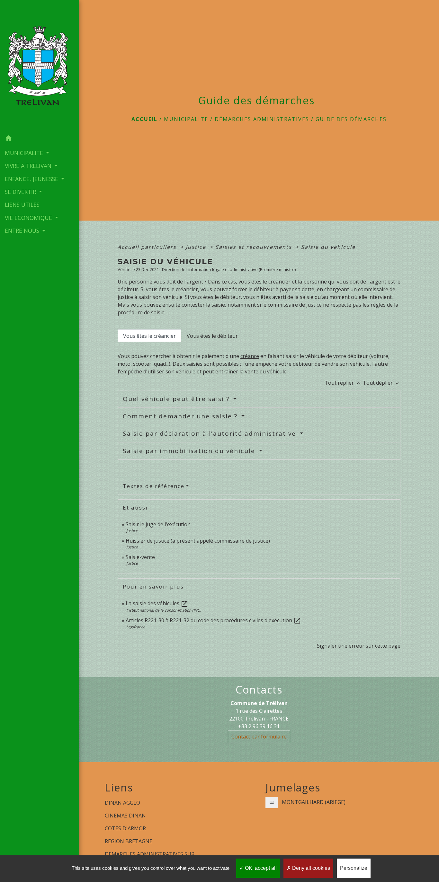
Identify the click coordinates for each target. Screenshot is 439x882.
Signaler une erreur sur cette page (358, 645)
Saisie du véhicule (328, 246)
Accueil (144, 119)
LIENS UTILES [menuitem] (22, 204)
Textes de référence (153, 486)
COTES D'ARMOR (125, 828)
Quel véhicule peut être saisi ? (177, 399)
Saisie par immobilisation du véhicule (190, 451)
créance (249, 356)
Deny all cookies (310, 868)
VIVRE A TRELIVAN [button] (29, 166)
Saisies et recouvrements (254, 246)
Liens (119, 788)
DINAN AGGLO (122, 802)
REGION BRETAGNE (128, 841)
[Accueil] (39, 66)
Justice (197, 246)
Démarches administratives (262, 119)
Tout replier (343, 382)
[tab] (149, 335)
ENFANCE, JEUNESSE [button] (32, 179)
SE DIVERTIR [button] (21, 192)
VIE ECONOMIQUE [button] (29, 218)
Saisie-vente (140, 557)
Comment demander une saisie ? (181, 416)
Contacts (259, 690)
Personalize (353, 868)
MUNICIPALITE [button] (25, 153)
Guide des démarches (351, 119)
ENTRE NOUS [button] (23, 230)
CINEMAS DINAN (125, 815)
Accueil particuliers (148, 246)
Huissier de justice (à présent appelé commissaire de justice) (198, 540)
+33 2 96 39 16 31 (259, 726)
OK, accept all (260, 868)
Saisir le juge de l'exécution (158, 524)
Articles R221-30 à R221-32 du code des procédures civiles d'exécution (213, 620)
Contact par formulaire (259, 736)
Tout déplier (381, 382)
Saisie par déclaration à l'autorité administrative (210, 433)
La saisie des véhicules (157, 603)
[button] (39, 139)
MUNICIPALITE (186, 119)
